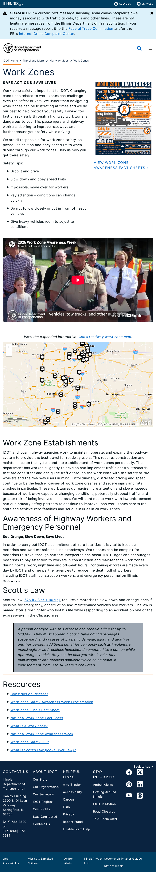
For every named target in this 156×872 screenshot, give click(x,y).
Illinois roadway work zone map (104, 337)
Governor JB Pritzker (117, 858)
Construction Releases (29, 694)
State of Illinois (113, 865)
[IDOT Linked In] (140, 784)
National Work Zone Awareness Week (41, 734)
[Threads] (140, 796)
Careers (69, 799)
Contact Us (41, 824)
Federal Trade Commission (90, 28)
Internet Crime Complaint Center (46, 34)
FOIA (66, 807)
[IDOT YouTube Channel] (129, 796)
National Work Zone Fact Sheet (36, 718)
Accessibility (72, 792)
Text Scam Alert (105, 819)
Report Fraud (73, 822)
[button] (123, 165)
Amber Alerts (103, 784)
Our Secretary (43, 794)
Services (147, 3)
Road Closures (104, 811)
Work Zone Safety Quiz (29, 742)
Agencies (125, 3)
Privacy (68, 814)
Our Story (40, 779)
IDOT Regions (43, 802)
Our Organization (46, 787)
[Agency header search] (139, 48)
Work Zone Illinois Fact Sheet (35, 710)
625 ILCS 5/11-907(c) (42, 600)
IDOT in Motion (104, 804)
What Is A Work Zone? (29, 726)
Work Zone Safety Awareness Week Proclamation (51, 702)
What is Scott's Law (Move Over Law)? (43, 750)
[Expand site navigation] (150, 48)
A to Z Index (72, 784)
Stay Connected (45, 816)
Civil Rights (41, 809)
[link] (129, 773)
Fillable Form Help (76, 829)
